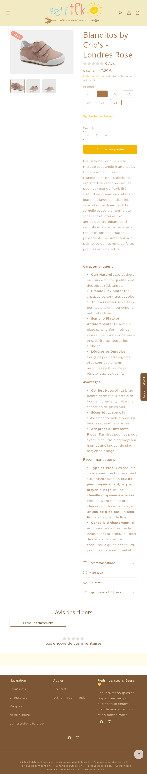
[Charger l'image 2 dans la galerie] (33, 86)
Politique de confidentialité (36, 765)
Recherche (61, 689)
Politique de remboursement (110, 762)
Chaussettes (18, 697)
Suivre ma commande (69, 697)
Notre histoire (20, 715)
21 (102, 94)
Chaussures (18, 689)
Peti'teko (34, 762)
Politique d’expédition (99, 765)
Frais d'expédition (94, 76)
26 (116, 102)
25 (104, 103)
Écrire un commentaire (38, 623)
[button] (8, 13)
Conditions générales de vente (63, 769)
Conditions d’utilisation (69, 765)
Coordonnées (123, 765)
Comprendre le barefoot (27, 723)
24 (91, 103)
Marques (16, 706)
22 (117, 94)
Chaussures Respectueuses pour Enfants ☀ (65, 762)
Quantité (89, 128)
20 (91, 94)
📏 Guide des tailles (98, 116)
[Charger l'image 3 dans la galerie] (49, 86)
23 (128, 94)
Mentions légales (95, 769)
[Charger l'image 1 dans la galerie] (17, 86)
